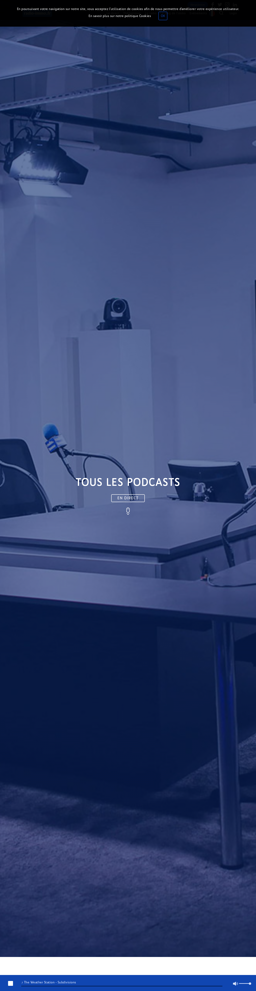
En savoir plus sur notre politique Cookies (120, 16)
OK (163, 16)
